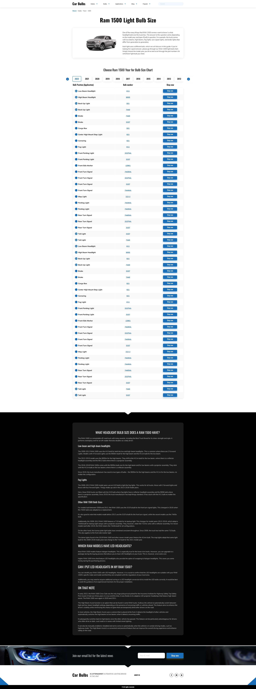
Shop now (170, 91)
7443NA (128, 172)
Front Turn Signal (85, 172)
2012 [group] (179, 78)
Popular (145, 4)
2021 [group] (87, 78)
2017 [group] (128, 78)
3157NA (128, 153)
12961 (128, 165)
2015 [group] (148, 78)
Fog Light (82, 147)
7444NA (128, 190)
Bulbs (80, 11)
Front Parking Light (86, 153)
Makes (93, 4)
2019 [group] (108, 78)
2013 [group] (169, 78)
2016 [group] (138, 78)
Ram (84, 11)
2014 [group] (159, 78)
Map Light (82, 196)
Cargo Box (82, 128)
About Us (137, 675)
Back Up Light (84, 103)
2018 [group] (118, 78)
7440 (128, 110)
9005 (128, 97)
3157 (128, 122)
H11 (128, 91)
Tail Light (82, 234)
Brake (80, 116)
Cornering (82, 141)
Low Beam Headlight (86, 91)
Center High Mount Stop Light (90, 134)
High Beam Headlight (87, 97)
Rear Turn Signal (85, 215)
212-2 (128, 196)
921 (128, 103)
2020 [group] (97, 78)
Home (74, 11)
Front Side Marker (85, 165)
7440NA (128, 215)
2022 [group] (77, 78)
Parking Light (83, 203)
